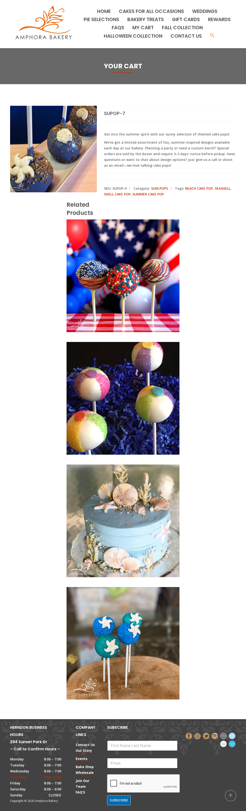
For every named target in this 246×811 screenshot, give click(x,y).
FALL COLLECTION (182, 27)
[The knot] (232, 735)
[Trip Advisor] (215, 735)
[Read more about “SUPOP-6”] (131, 382)
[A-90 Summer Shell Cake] (115, 504)
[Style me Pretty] (223, 743)
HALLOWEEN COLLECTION (133, 36)
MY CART (143, 27)
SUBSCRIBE (119, 800)
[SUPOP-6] (115, 382)
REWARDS (219, 19)
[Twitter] (206, 735)
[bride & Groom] (223, 735)
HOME (104, 11)
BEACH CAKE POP (199, 188)
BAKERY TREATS (145, 19)
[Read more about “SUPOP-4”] (131, 627)
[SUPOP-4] (115, 627)
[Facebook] (189, 735)
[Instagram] (197, 735)
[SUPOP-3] (115, 259)
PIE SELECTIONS (101, 19)
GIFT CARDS (186, 19)
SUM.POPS (159, 188)
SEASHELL (222, 188)
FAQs (118, 27)
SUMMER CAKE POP (148, 194)
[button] (212, 36)
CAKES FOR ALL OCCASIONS (151, 11)
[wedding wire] (232, 743)
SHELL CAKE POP (117, 194)
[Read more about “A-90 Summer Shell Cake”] (131, 504)
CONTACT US (186, 36)
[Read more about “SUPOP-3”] (131, 259)
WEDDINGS (204, 11)
